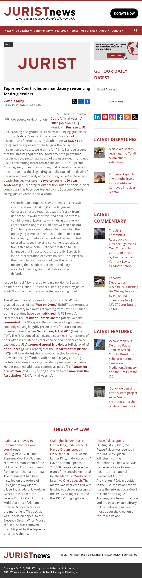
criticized (49, 313)
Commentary (43, 30)
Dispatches (24, 30)
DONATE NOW (124, 13)
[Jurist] (40, 13)
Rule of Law (88, 30)
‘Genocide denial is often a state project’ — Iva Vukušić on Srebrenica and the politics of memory (123, 397)
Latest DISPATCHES (115, 139)
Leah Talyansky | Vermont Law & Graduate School (122, 261)
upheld (15, 516)
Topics (74, 30)
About (104, 30)
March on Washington (75, 476)
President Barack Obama (42, 318)
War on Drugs (46, 305)
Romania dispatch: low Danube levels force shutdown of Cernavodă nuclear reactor (122, 183)
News (8, 30)
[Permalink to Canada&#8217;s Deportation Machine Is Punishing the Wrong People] (99, 281)
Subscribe (116, 101)
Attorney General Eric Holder (46, 344)
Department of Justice (71, 349)
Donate (117, 30)
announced (12, 349)
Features (61, 30)
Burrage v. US (76, 127)
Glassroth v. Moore (17, 494)
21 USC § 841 (73, 141)
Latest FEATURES (113, 331)
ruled (54, 123)
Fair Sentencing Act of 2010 (50, 331)
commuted (12, 322)
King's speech (72, 480)
